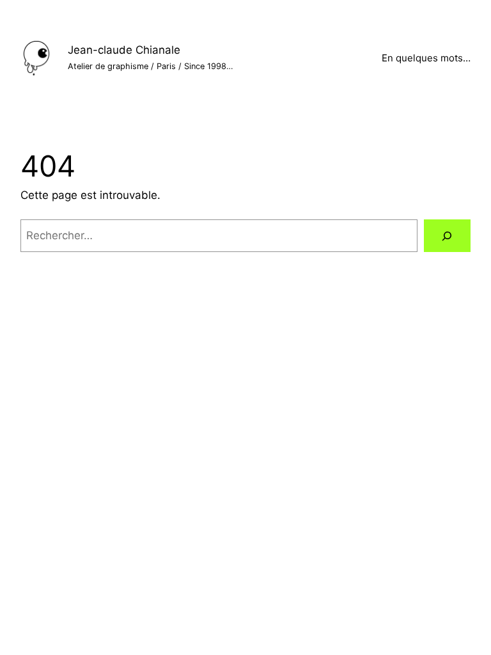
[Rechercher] (447, 235)
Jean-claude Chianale (124, 49)
